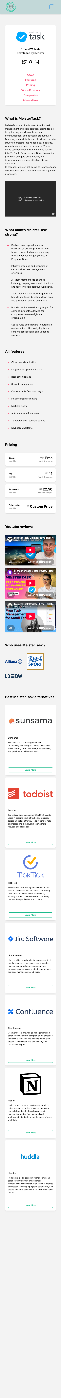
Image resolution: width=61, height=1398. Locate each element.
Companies (31, 95)
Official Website (31, 49)
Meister (39, 53)
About (30, 74)
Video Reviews (30, 90)
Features (30, 79)
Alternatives (30, 100)
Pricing (30, 85)
